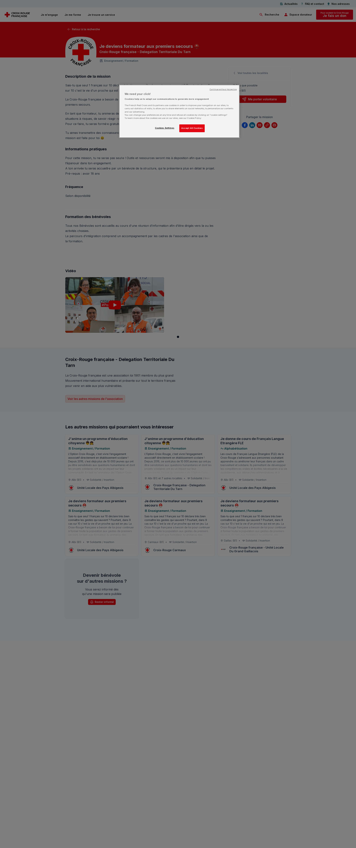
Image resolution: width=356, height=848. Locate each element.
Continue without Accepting (223, 89)
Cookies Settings (164, 128)
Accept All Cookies (192, 128)
